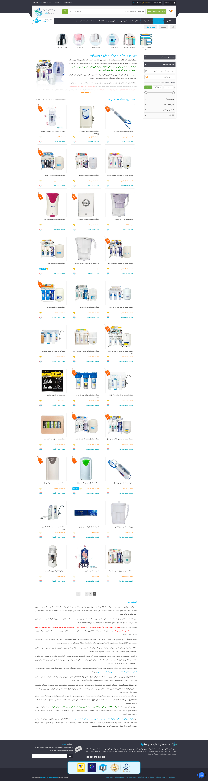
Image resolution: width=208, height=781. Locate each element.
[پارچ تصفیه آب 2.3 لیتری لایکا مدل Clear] (86, 249)
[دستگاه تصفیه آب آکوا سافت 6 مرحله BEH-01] (86, 337)
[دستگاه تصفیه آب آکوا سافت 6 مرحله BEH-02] (119, 337)
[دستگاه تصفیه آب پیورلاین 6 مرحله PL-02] (119, 557)
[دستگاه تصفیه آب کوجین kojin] (52, 249)
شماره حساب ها (131, 777)
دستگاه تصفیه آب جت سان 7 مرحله (89, 175)
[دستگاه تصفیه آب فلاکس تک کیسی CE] (86, 469)
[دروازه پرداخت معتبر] (81, 772)
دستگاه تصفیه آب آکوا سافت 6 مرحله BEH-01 (86, 351)
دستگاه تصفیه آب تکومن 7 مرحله (56, 307)
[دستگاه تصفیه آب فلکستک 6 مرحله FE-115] (119, 249)
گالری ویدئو (111, 21)
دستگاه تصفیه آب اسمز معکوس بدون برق (121, 307)
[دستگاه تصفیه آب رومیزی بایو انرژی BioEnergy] (86, 117)
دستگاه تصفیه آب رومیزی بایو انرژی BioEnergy (89, 132)
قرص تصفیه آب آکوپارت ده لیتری (56, 395)
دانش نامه (101, 21)
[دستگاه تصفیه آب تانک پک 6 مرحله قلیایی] (86, 425)
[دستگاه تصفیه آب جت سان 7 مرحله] (86, 161)
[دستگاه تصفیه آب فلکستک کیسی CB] (52, 205)
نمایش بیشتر (84, 92)
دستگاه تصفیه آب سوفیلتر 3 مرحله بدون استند (87, 396)
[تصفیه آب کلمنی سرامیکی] (86, 557)
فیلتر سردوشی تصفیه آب (125, 719)
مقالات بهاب (146, 21)
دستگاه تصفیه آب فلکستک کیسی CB (54, 219)
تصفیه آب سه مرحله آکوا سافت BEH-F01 (121, 395)
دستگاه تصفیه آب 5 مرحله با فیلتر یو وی (54, 439)
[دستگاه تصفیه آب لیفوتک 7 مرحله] (86, 293)
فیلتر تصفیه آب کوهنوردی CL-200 (123, 483)
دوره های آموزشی (46, 3)
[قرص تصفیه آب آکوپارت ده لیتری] (52, 381)
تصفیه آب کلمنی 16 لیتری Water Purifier (53, 131)
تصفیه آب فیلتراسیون (93, 137)
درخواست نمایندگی (67, 3)
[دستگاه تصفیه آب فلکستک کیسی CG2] (86, 205)
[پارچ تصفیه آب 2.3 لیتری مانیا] (119, 205)
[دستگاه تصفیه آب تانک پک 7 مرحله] (52, 161)
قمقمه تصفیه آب (77, 719)
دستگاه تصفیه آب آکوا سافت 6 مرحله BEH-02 (120, 352)
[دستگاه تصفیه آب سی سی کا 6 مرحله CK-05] (119, 425)
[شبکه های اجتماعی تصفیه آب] (88, 757)
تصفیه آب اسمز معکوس (127, 181)
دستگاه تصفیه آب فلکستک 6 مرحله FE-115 (120, 263)
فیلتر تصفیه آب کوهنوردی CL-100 (123, 131)
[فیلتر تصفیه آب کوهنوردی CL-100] (119, 117)
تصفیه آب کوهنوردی (128, 137)
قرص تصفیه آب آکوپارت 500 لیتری (89, 527)
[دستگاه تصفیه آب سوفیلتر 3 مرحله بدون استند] (86, 381)
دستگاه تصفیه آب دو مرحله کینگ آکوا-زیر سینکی (53, 528)
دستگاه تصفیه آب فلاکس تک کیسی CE (88, 483)
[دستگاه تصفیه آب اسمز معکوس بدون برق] (119, 293)
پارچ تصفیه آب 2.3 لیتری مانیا (124, 219)
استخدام (57, 3)
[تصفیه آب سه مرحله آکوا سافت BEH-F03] (52, 337)
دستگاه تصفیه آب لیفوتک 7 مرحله (89, 307)
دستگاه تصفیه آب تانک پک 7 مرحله (55, 175)
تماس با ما (35, 3)
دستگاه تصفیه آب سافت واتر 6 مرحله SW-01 (120, 175)
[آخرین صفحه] (78, 594)
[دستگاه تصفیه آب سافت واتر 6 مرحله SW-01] (119, 161)
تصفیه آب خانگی (150, 27)
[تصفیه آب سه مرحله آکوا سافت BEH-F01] (119, 381)
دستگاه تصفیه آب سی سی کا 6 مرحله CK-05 (120, 439)
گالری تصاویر (124, 21)
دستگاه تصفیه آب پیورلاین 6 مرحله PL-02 (121, 571)
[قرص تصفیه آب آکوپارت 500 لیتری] (86, 513)
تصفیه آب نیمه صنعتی (117, 672)
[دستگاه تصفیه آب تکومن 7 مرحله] (52, 293)
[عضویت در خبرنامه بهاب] (70, 756)
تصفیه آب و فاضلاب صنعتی (83, 21)
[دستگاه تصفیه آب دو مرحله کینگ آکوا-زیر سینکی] (52, 513)
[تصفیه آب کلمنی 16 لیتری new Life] (52, 557)
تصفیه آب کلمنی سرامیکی (91, 571)
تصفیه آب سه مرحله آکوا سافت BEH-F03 (53, 351)
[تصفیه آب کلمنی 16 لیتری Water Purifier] (52, 117)
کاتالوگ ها (135, 21)
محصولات (159, 21)
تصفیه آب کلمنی (61, 137)
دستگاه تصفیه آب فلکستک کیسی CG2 (88, 219)
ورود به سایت (168, 3)
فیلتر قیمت (148, 87)
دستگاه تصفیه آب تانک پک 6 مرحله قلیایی (87, 439)
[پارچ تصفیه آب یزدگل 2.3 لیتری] (119, 513)
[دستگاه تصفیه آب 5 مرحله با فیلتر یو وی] (52, 425)
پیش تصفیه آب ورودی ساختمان (105, 719)
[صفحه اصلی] (173, 27)
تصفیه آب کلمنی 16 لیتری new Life (55, 571)
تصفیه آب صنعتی (103, 672)
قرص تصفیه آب (61, 401)
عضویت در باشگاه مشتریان (145, 3)
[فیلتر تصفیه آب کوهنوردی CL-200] (119, 469)
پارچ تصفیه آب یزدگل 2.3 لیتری (123, 527)
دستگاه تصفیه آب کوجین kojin (56, 263)
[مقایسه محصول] (108, 137)
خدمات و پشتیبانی (120, 777)
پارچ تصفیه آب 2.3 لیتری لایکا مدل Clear (87, 263)
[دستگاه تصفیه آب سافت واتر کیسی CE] (52, 469)
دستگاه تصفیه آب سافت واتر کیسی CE (54, 483)
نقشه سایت (109, 777)
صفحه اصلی (172, 777)
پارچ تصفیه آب (129, 225)
